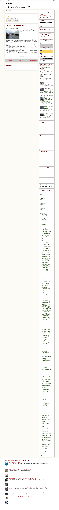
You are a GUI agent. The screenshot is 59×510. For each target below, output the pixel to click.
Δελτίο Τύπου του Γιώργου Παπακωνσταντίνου (46, 382)
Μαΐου (43, 223)
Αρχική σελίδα (21, 60)
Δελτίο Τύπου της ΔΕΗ (45, 391)
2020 (42, 199)
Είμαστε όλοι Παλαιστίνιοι (45, 353)
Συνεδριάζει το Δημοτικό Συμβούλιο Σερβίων (45, 337)
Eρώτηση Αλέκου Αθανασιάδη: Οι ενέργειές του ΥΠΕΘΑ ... (46, 322)
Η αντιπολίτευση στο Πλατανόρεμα (45, 341)
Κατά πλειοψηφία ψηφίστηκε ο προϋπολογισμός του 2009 (46, 259)
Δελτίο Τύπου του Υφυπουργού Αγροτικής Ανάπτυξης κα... (46, 294)
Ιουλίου (43, 220)
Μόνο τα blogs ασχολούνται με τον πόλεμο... (46, 437)
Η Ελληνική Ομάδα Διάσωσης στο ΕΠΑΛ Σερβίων (46, 346)
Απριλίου (43, 224)
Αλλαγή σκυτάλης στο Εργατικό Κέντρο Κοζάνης (46, 343)
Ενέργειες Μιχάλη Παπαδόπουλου (44, 367)
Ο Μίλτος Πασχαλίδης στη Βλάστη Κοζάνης (45, 249)
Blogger (34, 508)
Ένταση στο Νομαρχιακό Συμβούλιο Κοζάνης (45, 253)
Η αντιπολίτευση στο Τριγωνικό (46, 385)
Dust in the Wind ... (44, 287)
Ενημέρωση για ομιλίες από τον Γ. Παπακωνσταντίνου (46, 292)
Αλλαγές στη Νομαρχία (45, 424)
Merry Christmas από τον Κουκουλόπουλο (45, 448)
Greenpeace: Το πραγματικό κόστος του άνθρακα (46, 244)
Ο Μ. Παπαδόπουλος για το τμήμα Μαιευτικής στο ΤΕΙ (46, 229)
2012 (42, 209)
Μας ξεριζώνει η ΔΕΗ (45, 351)
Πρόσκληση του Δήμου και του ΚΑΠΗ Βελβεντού (46, 359)
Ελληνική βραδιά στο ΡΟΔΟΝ (46, 352)
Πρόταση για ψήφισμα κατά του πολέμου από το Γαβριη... (46, 428)
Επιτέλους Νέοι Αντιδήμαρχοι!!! (46, 331)
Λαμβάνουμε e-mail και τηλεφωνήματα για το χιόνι (46, 417)
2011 (42, 210)
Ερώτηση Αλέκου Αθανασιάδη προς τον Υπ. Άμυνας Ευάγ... (46, 307)
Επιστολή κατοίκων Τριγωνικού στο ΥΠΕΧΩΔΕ (46, 412)
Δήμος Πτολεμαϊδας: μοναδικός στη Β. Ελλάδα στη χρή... (46, 240)
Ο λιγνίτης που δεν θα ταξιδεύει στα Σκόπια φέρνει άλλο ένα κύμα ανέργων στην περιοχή (48, 114)
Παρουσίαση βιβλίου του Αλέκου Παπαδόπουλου (46, 319)
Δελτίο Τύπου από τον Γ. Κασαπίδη (45, 290)
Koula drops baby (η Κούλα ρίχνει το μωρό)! (46, 339)
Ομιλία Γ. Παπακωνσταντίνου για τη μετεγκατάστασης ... (46, 313)
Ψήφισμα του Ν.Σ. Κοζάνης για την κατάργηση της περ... (46, 311)
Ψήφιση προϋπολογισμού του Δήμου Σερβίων (46, 274)
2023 (42, 195)
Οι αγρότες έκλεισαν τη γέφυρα (46, 299)
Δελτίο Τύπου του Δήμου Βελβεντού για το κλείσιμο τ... (46, 415)
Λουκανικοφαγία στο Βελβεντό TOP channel (46, 326)
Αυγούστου (43, 219)
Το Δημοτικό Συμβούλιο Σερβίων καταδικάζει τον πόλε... (46, 376)
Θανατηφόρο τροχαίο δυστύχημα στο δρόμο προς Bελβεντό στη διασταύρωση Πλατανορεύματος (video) (22, 478)
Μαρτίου (43, 225)
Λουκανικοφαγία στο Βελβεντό (46, 378)
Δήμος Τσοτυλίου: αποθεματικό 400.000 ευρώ (46, 238)
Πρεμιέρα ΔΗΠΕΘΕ (44, 399)
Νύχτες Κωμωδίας (44, 344)
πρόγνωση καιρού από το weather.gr (12, 22)
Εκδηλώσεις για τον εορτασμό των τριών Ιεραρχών (46, 267)
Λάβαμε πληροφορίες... (45, 439)
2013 (42, 208)
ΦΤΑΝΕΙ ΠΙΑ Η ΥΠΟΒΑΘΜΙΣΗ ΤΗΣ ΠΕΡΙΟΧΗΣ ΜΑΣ (46, 315)
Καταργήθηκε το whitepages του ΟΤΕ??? (14, 462)
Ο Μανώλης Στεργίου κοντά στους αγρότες (46, 281)
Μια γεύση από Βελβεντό (45, 270)
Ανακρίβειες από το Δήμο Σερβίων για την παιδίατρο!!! (46, 317)
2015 (42, 205)
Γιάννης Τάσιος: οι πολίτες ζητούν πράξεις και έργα (45, 279)
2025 (42, 193)
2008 (42, 455)
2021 (42, 198)
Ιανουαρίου (43, 228)
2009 (42, 213)
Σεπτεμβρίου (44, 218)
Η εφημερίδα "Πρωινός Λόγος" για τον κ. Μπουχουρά (46, 283)
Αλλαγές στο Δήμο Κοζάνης (46, 423)
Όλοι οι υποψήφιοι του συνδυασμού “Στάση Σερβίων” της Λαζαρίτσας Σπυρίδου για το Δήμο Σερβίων (22, 496)
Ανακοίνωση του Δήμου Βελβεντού (45, 401)
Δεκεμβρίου (43, 214)
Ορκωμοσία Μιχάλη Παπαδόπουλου (44, 405)
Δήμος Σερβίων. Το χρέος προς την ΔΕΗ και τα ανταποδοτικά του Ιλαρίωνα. (48, 75)
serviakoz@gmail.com (43, 15)
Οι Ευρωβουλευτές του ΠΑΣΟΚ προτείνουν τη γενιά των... (46, 231)
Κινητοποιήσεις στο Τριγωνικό (46, 406)
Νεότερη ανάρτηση (9, 60)
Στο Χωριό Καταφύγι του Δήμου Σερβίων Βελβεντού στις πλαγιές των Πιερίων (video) (20, 469)
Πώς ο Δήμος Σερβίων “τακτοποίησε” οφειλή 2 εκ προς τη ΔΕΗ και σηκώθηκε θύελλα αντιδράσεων (48, 68)
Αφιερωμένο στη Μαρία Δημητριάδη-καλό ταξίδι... (46, 403)
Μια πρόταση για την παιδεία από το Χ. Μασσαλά (46, 269)
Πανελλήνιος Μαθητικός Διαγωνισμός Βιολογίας (45, 422)
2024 (42, 194)
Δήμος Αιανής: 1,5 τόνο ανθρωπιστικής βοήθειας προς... (46, 236)
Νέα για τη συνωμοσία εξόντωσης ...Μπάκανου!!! (46, 431)
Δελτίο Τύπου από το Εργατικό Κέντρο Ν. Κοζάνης (46, 309)
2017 (42, 203)
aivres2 (7, 68)
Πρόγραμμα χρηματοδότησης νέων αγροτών (46, 234)
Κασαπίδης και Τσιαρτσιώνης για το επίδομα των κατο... (46, 305)
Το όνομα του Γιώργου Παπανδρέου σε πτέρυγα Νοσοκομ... (46, 363)
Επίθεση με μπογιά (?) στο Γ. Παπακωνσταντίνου (46, 255)
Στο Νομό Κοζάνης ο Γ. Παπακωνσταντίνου (45, 393)
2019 (42, 200)
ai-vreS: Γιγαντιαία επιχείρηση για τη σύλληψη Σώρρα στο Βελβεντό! (18, 501)
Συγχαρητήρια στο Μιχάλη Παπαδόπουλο (45, 408)
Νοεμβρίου (43, 215)
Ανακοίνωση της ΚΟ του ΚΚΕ (46, 320)
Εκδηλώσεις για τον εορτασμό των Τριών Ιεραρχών (46, 265)
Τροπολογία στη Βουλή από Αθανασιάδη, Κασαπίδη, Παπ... (46, 389)
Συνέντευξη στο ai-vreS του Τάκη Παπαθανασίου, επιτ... (46, 329)
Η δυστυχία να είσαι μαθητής (46, 288)
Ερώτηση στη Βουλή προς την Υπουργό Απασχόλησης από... (46, 370)
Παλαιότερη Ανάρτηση (33, 60)
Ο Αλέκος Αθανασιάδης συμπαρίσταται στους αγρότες (46, 301)
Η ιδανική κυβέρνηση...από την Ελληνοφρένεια (46, 384)
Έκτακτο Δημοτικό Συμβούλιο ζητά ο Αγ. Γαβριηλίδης (46, 365)
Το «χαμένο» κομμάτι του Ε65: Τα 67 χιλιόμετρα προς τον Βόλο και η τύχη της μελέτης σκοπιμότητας (48, 107)
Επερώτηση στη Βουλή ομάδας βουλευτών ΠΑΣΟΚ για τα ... (46, 335)
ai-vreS (8, 3)
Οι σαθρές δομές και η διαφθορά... (45, 410)
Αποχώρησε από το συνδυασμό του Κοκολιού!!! (46, 435)
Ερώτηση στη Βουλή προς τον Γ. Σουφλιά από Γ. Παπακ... (46, 348)
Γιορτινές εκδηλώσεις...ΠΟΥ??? (46, 440)
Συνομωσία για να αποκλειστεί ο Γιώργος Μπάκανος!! (46, 433)
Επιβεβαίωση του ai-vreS (45, 446)
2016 (42, 204)
